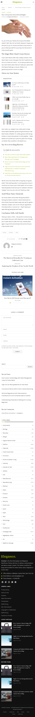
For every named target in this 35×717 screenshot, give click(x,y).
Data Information (6, 598)
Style (18, 512)
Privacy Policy (5, 589)
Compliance (4, 601)
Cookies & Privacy (6, 615)
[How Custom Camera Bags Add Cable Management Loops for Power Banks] (6, 627)
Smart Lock (18, 505)
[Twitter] (5, 582)
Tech (18, 516)
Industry (18, 463)
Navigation (20, 413)
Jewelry (18, 471)
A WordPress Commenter (8, 413)
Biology (18, 429)
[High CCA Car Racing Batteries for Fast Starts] (6, 640)
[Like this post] (20, 239)
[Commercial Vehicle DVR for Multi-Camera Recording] (6, 653)
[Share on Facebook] (21, 239)
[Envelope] (15, 582)
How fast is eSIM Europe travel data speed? (17, 154)
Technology (18, 520)
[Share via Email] (26, 239)
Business (18, 433)
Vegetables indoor (18, 535)
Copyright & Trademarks (8, 610)
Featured (11, 232)
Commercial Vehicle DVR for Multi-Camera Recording (17, 389)
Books (5, 712)
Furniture (18, 455)
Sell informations (6, 607)
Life (18, 712)
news (17, 232)
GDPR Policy (4, 604)
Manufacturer (18, 478)
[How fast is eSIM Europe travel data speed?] (7, 84)
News (18, 490)
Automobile (18, 425)
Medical (18, 486)
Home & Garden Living (18, 459)
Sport (18, 509)
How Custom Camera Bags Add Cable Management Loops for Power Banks (22, 625)
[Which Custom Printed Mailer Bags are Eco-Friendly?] (7, 99)
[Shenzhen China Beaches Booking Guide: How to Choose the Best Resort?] (7, 115)
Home (3, 7)
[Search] (33, 2)
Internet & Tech (18, 467)
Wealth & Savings (18, 543)
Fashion (10, 7)
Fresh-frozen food (18, 452)
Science (18, 497)
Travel (13, 714)
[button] (3, 290)
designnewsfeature (12, 17)
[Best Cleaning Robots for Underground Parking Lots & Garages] (7, 91)
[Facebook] (2, 582)
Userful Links (5, 586)
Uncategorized (18, 531)
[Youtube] (12, 582)
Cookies (3, 595)
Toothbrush (18, 528)
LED (18, 474)
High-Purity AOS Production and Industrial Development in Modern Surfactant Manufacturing (20, 106)
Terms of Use (5, 592)
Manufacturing (18, 482)
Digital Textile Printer (18, 440)
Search (4, 364)
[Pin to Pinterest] (24, 239)
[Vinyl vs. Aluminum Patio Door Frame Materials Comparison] (7, 122)
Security (18, 501)
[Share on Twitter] (23, 239)
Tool (18, 524)
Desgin (18, 436)
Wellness (20, 714)
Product (18, 493)
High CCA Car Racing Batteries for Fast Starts (15, 384)
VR (18, 539)
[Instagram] (9, 582)
